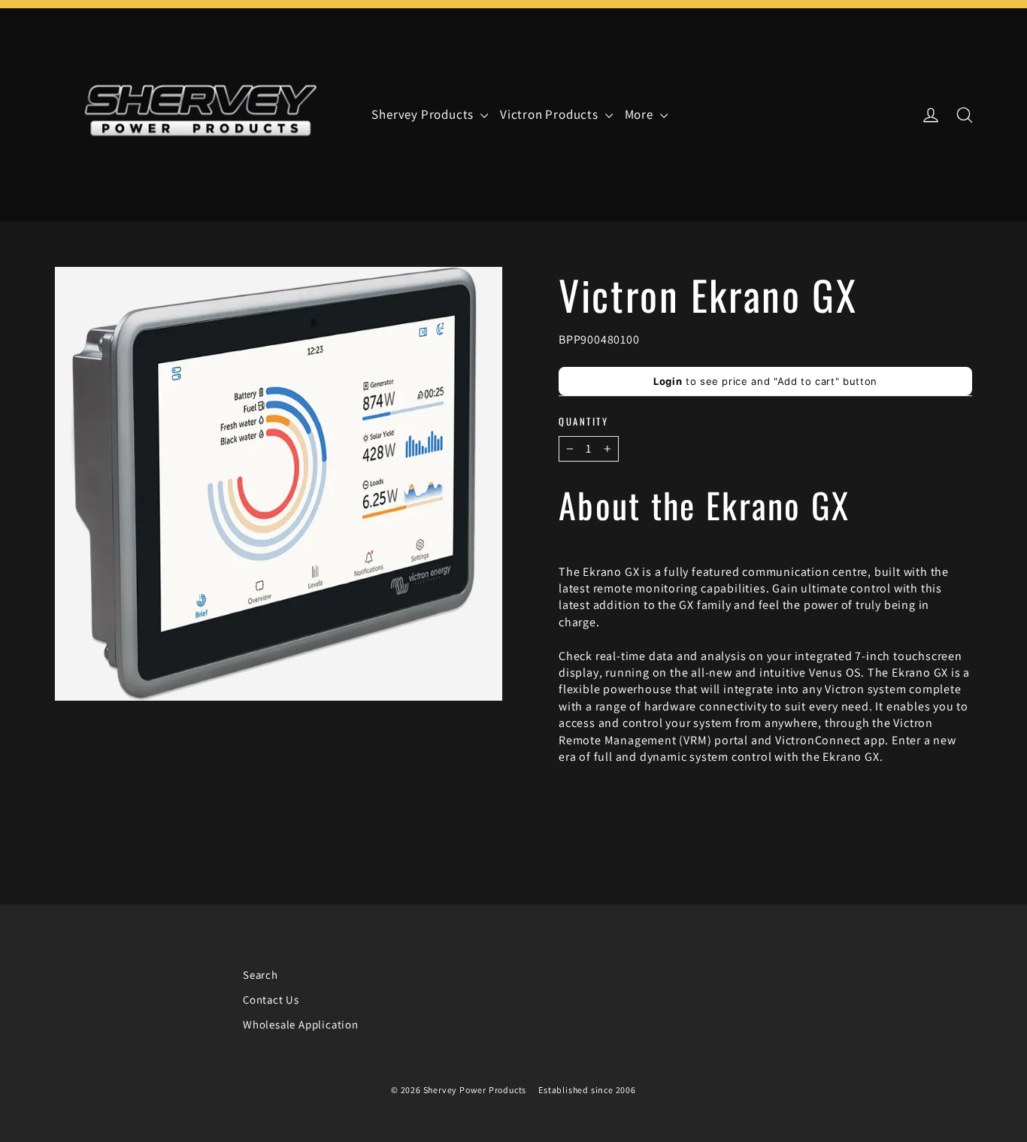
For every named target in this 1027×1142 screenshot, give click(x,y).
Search (260, 975)
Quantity (583, 422)
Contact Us (271, 999)
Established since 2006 (587, 1089)
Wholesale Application (301, 1024)
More (640, 114)
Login (667, 381)
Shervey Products (424, 114)
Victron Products (550, 114)
